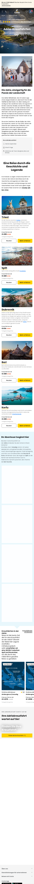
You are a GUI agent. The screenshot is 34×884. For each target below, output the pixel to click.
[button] (26, 12)
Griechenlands (16, 414)
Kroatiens (23, 271)
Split (29, 188)
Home (3, 15)
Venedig (24, 188)
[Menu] (3, 12)
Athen (6, 190)
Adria (24, 321)
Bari (3, 190)
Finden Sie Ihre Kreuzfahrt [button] (16, 735)
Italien (18, 220)
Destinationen (13, 15)
